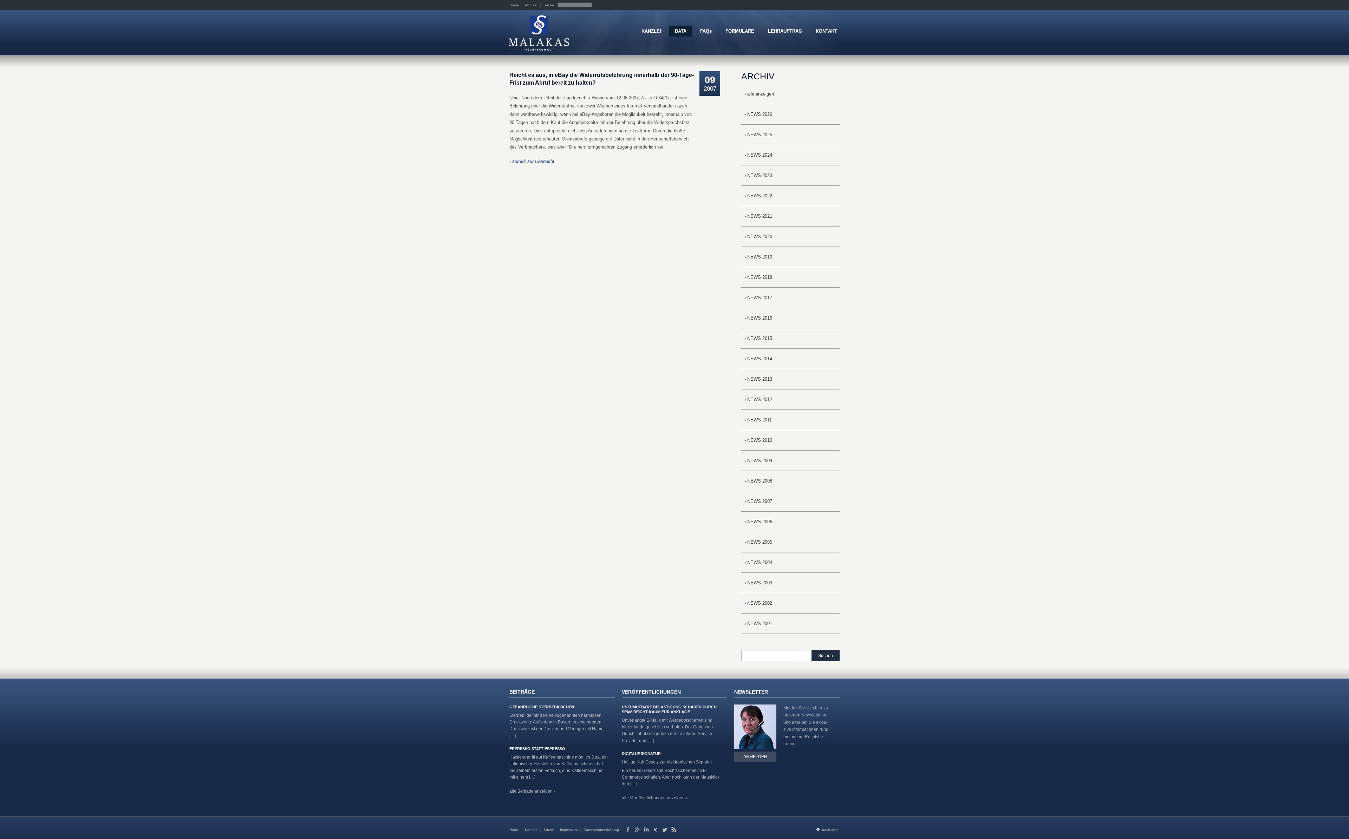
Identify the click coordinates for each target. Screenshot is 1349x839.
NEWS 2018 (758, 277)
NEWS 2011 (758, 419)
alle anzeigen (759, 94)
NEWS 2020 (758, 236)
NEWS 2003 (758, 582)
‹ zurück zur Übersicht (531, 161)
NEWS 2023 (758, 175)
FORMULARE (739, 31)
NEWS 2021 (758, 216)
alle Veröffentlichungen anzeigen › (654, 797)
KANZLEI (651, 31)
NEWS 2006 (758, 521)
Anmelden (755, 756)
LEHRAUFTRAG (785, 31)
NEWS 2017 (758, 297)
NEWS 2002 (758, 603)
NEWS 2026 (758, 114)
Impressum (569, 830)
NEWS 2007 (758, 501)
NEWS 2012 (758, 399)
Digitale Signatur (641, 754)
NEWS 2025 (758, 134)
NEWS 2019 (758, 257)
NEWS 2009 (758, 460)
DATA (680, 31)
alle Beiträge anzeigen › (532, 791)
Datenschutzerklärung (601, 830)
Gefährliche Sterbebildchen (541, 707)
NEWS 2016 (758, 318)
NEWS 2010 (758, 440)
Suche (548, 5)
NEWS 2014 (758, 358)
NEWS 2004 (758, 562)
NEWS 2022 (758, 195)
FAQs (706, 31)
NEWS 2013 (758, 379)
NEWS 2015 (758, 338)
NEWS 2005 (758, 542)
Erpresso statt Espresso (537, 749)
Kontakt (531, 5)
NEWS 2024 (758, 155)
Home (514, 5)
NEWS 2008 (758, 481)
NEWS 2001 (758, 623)
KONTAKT (826, 31)
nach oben (831, 830)
